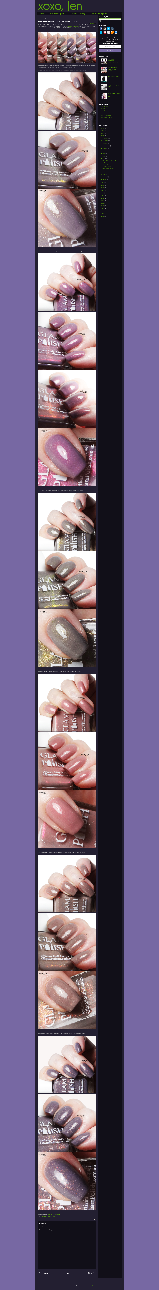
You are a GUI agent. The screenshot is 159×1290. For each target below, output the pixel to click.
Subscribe (110, 50)
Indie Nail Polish (51, 1216)
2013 (102, 206)
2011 (102, 211)
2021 (102, 185)
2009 (102, 216)
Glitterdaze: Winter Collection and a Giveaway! (112, 69)
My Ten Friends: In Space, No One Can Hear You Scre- (114, 95)
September (106, 146)
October (105, 143)
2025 (102, 130)
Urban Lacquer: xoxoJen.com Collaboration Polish (113, 61)
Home (42, 14)
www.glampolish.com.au (73, 26)
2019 (102, 190)
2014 (102, 203)
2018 (102, 193)
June (104, 153)
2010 (102, 213)
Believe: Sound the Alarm (109, 171)
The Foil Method (105, 108)
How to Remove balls (106, 115)
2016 (102, 198)
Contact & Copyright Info (99, 14)
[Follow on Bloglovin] (101, 33)
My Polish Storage (105, 113)
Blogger (92, 1285)
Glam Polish (44, 1216)
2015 (102, 200)
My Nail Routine (105, 106)
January (105, 179)
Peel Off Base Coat (105, 111)
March (104, 174)
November (105, 140)
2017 (102, 195)
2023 (102, 136)
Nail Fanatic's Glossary (78, 14)
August (104, 148)
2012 (102, 208)
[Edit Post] (95, 1219)
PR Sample (92, 23)
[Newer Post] (91, 1274)
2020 (102, 188)
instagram (57, 1214)
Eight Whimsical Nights (113, 76)
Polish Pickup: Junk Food (108, 168)
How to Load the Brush (106, 117)
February (105, 177)
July (104, 151)
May (104, 156)
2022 (102, 182)
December (105, 138)
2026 (102, 128)
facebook (50, 1214)
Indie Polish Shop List (57, 14)
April (104, 158)
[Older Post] (43, 1274)
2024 (102, 133)
